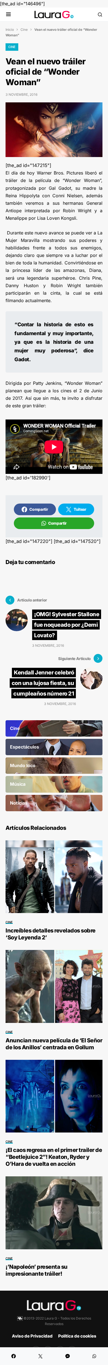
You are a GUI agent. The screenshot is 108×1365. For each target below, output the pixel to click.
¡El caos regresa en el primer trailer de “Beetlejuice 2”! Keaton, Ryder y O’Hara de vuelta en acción (54, 1157)
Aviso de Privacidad (32, 1336)
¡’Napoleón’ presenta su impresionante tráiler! (37, 1270)
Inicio (10, 29)
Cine (24, 29)
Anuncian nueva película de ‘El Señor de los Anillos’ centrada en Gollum (54, 1044)
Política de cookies (77, 1336)
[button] (8, 14)
